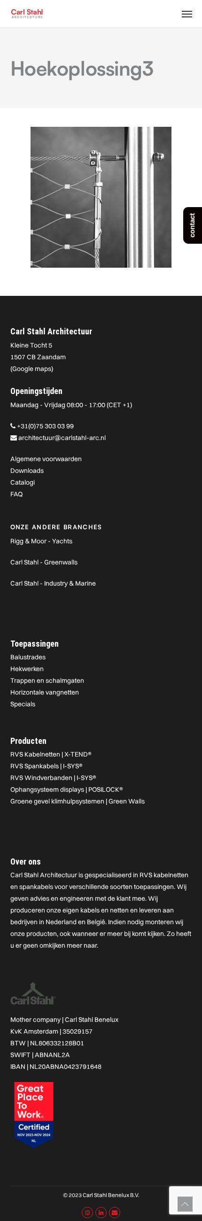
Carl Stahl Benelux (91, 1019)
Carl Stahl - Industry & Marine (53, 583)
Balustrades (28, 657)
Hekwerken (27, 669)
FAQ (16, 494)
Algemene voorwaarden (46, 459)
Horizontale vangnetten (44, 692)
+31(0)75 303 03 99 (45, 426)
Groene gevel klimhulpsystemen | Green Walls (77, 801)
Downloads (27, 470)
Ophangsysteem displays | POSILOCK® (66, 789)
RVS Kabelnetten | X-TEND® (51, 754)
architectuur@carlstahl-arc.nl (62, 437)
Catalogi (22, 482)
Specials (22, 704)
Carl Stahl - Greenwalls (44, 562)
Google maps (31, 368)
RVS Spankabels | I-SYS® (46, 766)
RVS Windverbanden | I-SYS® (53, 777)
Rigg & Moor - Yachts (41, 541)
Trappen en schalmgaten (47, 680)
